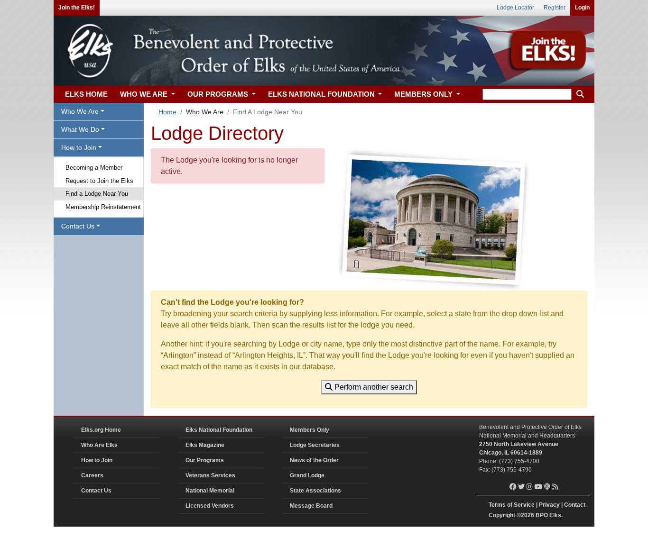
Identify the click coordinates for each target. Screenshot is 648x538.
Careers (92, 475)
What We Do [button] (80, 129)
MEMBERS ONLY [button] (424, 94)
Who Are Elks (99, 445)
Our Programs (204, 460)
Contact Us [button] (77, 226)
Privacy (549, 505)
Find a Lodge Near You (96, 193)
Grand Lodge (307, 475)
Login (582, 7)
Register (554, 7)
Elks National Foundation (218, 430)
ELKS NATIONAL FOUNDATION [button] (322, 94)
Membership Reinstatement (103, 206)
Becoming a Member (93, 167)
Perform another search (373, 387)
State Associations (315, 490)
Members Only (309, 430)
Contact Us (96, 490)
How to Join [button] (78, 147)
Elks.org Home (101, 430)
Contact (574, 505)
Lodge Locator (515, 7)
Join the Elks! (76, 7)
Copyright (502, 515)
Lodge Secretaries (315, 445)
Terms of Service (512, 505)
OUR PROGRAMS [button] (218, 94)
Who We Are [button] (80, 111)
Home (167, 112)
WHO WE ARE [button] (144, 94)
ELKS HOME (86, 94)
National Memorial (209, 490)
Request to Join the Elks (99, 180)
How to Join (96, 460)
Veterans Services (210, 475)
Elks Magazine (204, 445)
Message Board (311, 505)
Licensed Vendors (209, 505)
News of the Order (314, 460)
